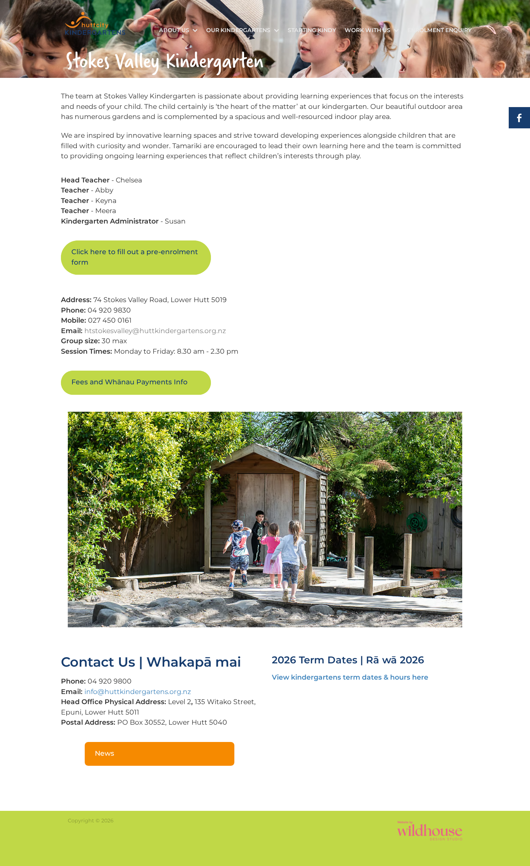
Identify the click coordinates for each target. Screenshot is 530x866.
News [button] (104, 753)
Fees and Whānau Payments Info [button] (129, 382)
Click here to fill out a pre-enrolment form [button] (134, 257)
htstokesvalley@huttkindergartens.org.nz (155, 331)
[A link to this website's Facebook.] (519, 117)
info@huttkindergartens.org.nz (137, 692)
